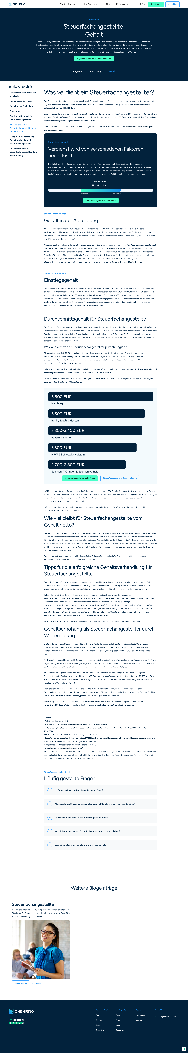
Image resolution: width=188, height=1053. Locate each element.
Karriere (138, 1020)
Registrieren (156, 4)
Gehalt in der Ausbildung (21, 106)
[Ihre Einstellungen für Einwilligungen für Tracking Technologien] (184, 1049)
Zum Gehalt (36, 983)
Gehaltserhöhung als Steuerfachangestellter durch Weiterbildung (24, 152)
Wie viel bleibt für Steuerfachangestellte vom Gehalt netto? (23, 128)
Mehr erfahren (20, 983)
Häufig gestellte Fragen (21, 101)
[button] (69, 4)
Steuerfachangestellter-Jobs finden (100, 200)
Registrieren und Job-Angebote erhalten (94, 58)
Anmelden (172, 4)
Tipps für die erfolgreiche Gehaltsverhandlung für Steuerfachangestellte (22, 140)
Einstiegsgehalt (17, 111)
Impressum (140, 1015)
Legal (98, 1025)
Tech (98, 1015)
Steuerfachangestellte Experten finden (120, 478)
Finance (99, 1020)
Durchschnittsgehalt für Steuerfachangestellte (21, 118)
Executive (100, 1030)
